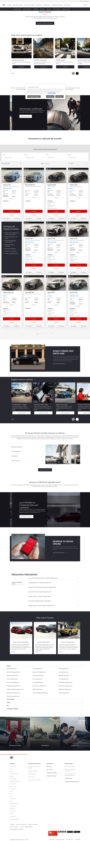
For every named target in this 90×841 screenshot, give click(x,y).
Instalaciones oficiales (52, 772)
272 (52, 333)
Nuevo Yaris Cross (14, 774)
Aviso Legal (52, 839)
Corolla (11, 776)
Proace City (12, 808)
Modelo (25, 154)
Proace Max (12, 811)
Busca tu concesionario (84, 1)
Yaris (11, 769)
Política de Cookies (69, 839)
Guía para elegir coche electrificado (70, 770)
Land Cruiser (13, 798)
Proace (11, 813)
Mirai (11, 796)
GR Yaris (12, 771)
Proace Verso (13, 806)
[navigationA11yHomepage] (3, 5)
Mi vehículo (49, 766)
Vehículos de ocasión (18, 5)
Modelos (9, 5)
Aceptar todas (59, 96)
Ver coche (11, 211)
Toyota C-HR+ (13, 786)
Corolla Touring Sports (15, 781)
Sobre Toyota (67, 5)
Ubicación (69, 154)
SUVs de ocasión (32, 774)
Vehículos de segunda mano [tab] (17, 583)
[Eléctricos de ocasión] (43, 48)
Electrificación (46, 5)
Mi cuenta (86, 4)
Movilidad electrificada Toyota (72, 781)
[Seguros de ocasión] (65, 392)
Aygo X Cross (13, 766)
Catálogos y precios (14, 819)
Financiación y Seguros (29, 5)
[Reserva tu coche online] (43, 392)
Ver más (13, 409)
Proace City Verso (14, 803)
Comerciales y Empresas (57, 5)
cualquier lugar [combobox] (72, 157)
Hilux (11, 801)
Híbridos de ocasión (32, 771)
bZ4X (11, 793)
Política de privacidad (60, 839)
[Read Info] (54, 202)
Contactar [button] (11, 214)
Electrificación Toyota (70, 766)
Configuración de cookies (34, 96)
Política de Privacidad (51, 93)
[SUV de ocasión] (65, 48)
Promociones (13, 816)
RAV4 (11, 791)
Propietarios (39, 5)
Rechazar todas (50, 96)
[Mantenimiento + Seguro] (21, 392)
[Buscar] (80, 4)
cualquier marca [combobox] (8, 157)
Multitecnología (68, 778)
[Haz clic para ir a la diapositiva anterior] (73, 73)
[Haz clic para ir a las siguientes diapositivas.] (77, 73)
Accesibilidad (77, 839)
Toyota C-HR (13, 783)
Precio (47, 154)
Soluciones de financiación (34, 779)
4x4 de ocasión (31, 776)
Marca (4, 154)
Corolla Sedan (13, 778)
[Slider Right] (21, 175)
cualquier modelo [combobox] (30, 157)
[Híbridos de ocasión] (21, 48)
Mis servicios (49, 769)
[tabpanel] (53, 592)
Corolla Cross (13, 788)
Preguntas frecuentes (52, 775)
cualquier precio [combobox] (51, 157)
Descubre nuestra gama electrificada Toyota (70, 774)
